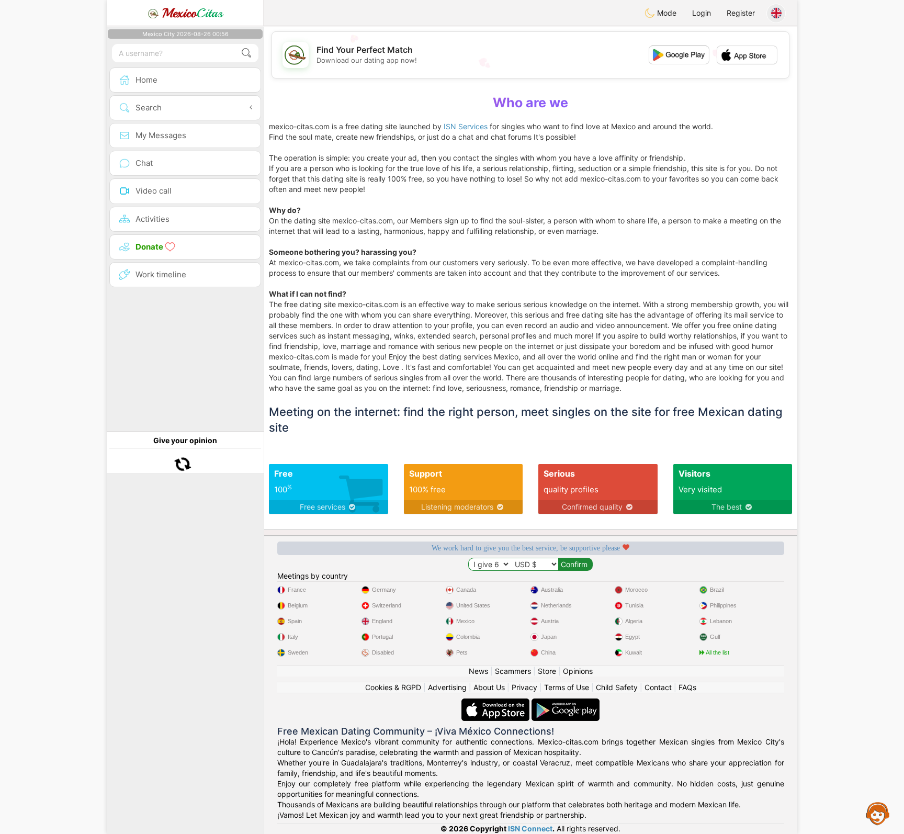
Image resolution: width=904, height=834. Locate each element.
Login (701, 12)
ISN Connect (530, 828)
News (478, 671)
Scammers (513, 671)
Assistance (877, 813)
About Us (489, 687)
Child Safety (617, 687)
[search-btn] (246, 53)
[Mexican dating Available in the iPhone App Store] (496, 703)
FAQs (687, 687)
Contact (658, 687)
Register (741, 12)
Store (547, 671)
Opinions (578, 671)
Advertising (447, 687)
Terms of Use (566, 687)
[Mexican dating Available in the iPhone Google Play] (566, 703)
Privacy (524, 687)
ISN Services (466, 126)
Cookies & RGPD (393, 687)
